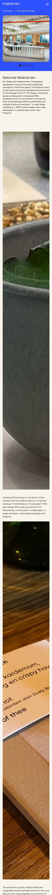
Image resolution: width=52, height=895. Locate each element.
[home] (11, 4)
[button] (46, 4)
